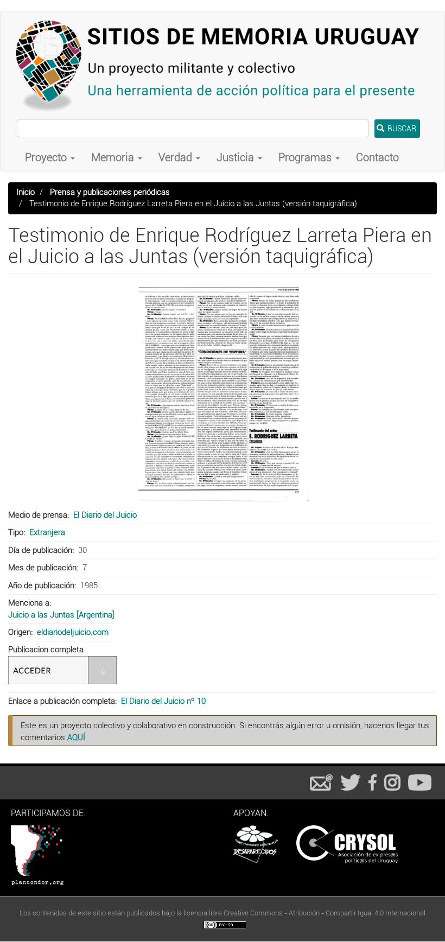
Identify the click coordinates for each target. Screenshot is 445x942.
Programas (306, 157)
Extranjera (47, 532)
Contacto (377, 157)
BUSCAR (401, 128)
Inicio (25, 192)
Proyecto (47, 157)
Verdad (176, 157)
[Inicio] (222, 65)
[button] (222, 392)
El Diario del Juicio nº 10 (163, 701)
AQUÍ (76, 737)
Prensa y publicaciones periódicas (110, 192)
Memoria (114, 157)
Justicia (237, 157)
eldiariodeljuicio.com (73, 632)
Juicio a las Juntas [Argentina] (61, 615)
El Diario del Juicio (105, 515)
